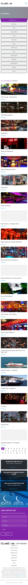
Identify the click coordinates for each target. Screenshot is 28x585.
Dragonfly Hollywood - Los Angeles (10, 442)
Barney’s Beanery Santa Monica (9, 260)
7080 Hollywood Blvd (6, 115)
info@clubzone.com (19, 575)
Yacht (14, 71)
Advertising (14, 555)
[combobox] (14, 529)
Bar (14, 28)
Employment (14, 545)
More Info (3, 99)
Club (14, 35)
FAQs (14, 563)
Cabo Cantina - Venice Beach (9, 314)
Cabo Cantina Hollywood (7, 332)
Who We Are (14, 558)
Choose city (13, 20)
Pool (14, 51)
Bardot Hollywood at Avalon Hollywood (11, 242)
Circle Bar (3, 406)
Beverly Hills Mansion (6, 296)
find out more (13, 489)
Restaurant (14, 55)
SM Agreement (14, 552)
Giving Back (14, 565)
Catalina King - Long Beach (8, 388)
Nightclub (14, 47)
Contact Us (13, 467)
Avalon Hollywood (6, 205)
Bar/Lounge (14, 32)
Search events (13, 478)
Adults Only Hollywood (7, 151)
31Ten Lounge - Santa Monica (9, 97)
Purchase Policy (14, 547)
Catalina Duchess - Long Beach (9, 370)
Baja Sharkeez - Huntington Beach (10, 223)
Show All (14, 24)
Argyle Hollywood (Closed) (8, 169)
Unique (14, 67)
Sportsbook (14, 63)
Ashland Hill (4, 187)
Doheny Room (5, 424)
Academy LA (4, 133)
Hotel (14, 43)
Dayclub (14, 39)
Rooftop (14, 59)
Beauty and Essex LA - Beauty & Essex (11, 278)
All (3, 448)
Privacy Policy (14, 550)
